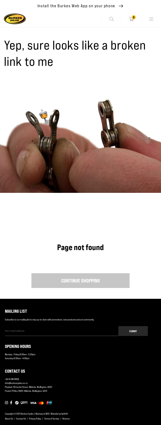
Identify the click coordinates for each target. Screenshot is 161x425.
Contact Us (21, 418)
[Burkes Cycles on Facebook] (11, 402)
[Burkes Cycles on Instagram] (6, 402)
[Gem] (24, 402)
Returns (66, 418)
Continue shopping (80, 281)
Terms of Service (51, 418)
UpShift (64, 413)
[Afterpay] (17, 402)
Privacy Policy (35, 418)
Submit (133, 331)
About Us (9, 418)
